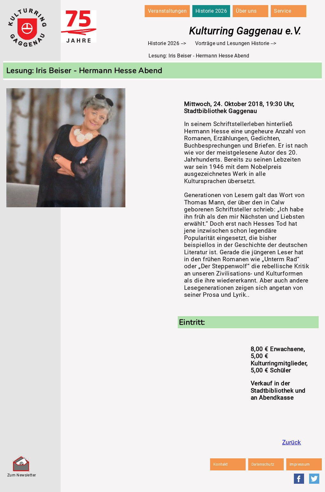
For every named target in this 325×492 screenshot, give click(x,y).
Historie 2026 (211, 11)
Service (282, 11)
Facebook (299, 479)
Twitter (314, 479)
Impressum (299, 464)
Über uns (246, 11)
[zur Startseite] (27, 45)
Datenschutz (262, 464)
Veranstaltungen (167, 11)
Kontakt (220, 464)
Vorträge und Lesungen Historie (232, 43)
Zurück (291, 442)
